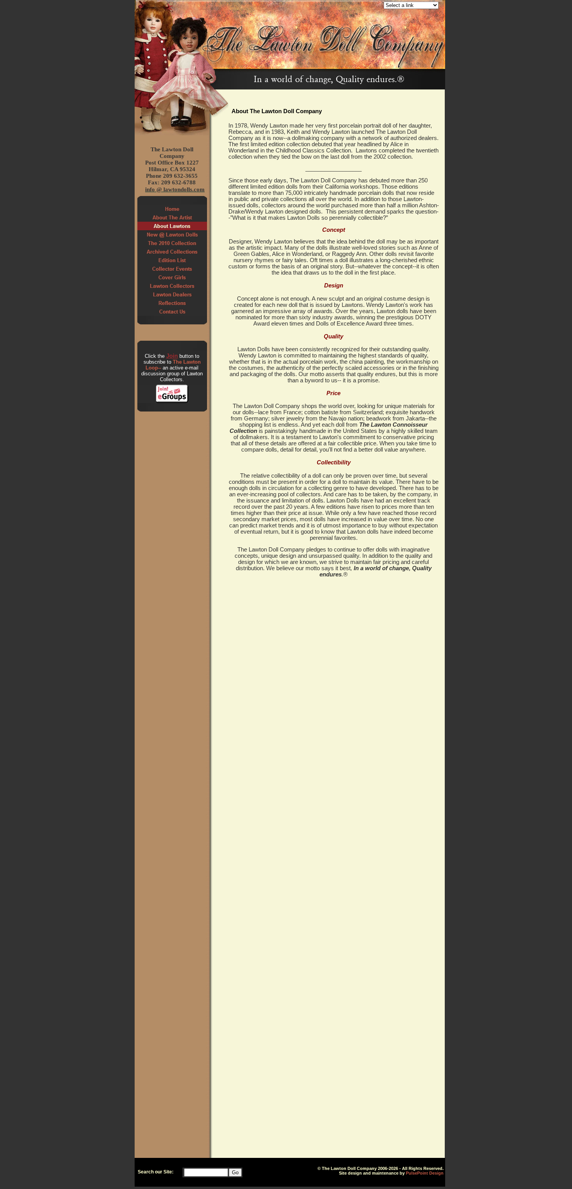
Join (172, 356)
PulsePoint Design (425, 1173)
